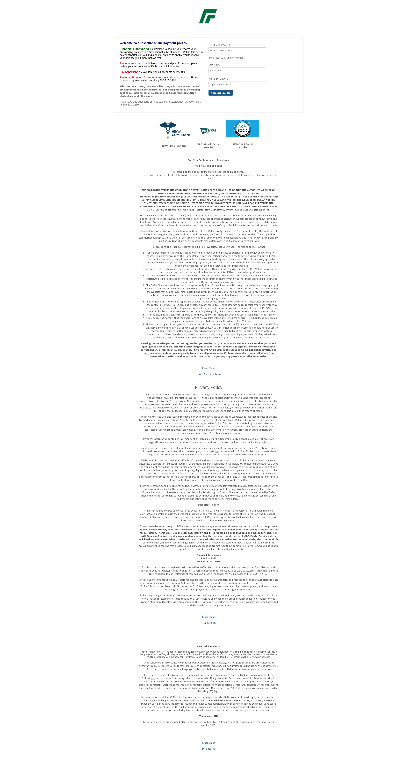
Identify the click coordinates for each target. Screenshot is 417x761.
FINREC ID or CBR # (219, 44)
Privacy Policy (208, 622)
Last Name (214, 64)
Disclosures (208, 748)
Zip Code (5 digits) (218, 78)
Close (205, 368)
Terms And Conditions (208, 374)
